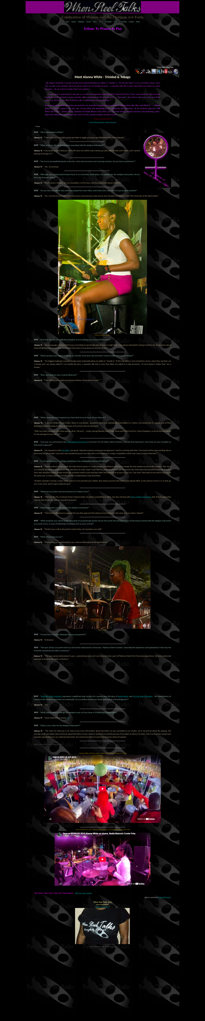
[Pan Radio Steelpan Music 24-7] (137, 73)
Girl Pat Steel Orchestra (142, 697)
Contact (131, 22)
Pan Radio (123, 22)
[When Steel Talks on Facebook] (154, 73)
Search (73, 22)
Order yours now (102, 907)
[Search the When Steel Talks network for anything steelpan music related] (142, 73)
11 (68, 718)
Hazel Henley (123, 697)
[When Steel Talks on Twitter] (159, 73)
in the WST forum (164, 897)
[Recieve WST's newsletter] (170, 73)
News (95, 22)
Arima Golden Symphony (140, 497)
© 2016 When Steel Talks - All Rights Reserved (102, 122)
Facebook (108, 22)
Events (89, 22)
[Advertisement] (102, 49)
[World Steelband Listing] (176, 73)
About (138, 22)
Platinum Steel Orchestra (51, 697)
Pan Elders (66, 451)
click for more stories (83, 893)
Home (67, 22)
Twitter (116, 22)
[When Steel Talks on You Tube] (165, 73)
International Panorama (77, 442)
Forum (101, 22)
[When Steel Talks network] (148, 73)
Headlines (81, 22)
